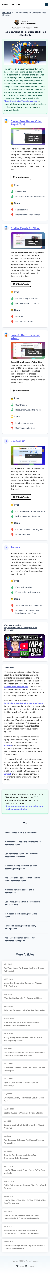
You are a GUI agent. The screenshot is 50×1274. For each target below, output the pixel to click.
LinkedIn (31, 1266)
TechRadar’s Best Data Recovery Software (23, 703)
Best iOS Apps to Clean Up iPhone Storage (23, 1113)
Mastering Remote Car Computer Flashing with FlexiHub (23, 984)
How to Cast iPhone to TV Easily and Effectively (21, 1084)
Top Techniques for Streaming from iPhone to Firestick (24, 969)
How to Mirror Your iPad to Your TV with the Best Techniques (25, 1201)
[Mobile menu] (46, 4)
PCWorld (8, 745)
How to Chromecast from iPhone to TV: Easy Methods (24, 1171)
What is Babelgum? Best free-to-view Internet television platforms (21, 1024)
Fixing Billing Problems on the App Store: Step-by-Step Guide (23, 1039)
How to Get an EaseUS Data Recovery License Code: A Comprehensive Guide (21, 1216)
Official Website (22, 177)
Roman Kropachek (28, 23)
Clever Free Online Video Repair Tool (26, 123)
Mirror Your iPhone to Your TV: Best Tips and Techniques (24, 1069)
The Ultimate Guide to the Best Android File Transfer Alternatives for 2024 (24, 1054)
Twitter (21, 1266)
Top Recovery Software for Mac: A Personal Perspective (24, 1141)
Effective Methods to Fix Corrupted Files (23, 998)
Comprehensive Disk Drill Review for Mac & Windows (24, 1126)
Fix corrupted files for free (16, 687)
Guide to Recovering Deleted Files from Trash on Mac (25, 1186)
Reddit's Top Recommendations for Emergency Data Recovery (20, 1156)
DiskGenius (18, 440)
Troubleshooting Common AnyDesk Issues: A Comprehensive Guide (24, 1247)
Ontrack (7, 774)
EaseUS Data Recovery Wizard (25, 336)
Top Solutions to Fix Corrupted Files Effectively (20, 628)
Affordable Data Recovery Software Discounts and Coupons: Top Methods (21, 1232)
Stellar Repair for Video (25, 228)
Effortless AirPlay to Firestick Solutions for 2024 (24, 1099)
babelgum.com (11, 4)
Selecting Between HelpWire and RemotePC (24, 1010)
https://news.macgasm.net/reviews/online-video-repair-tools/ (24, 807)
